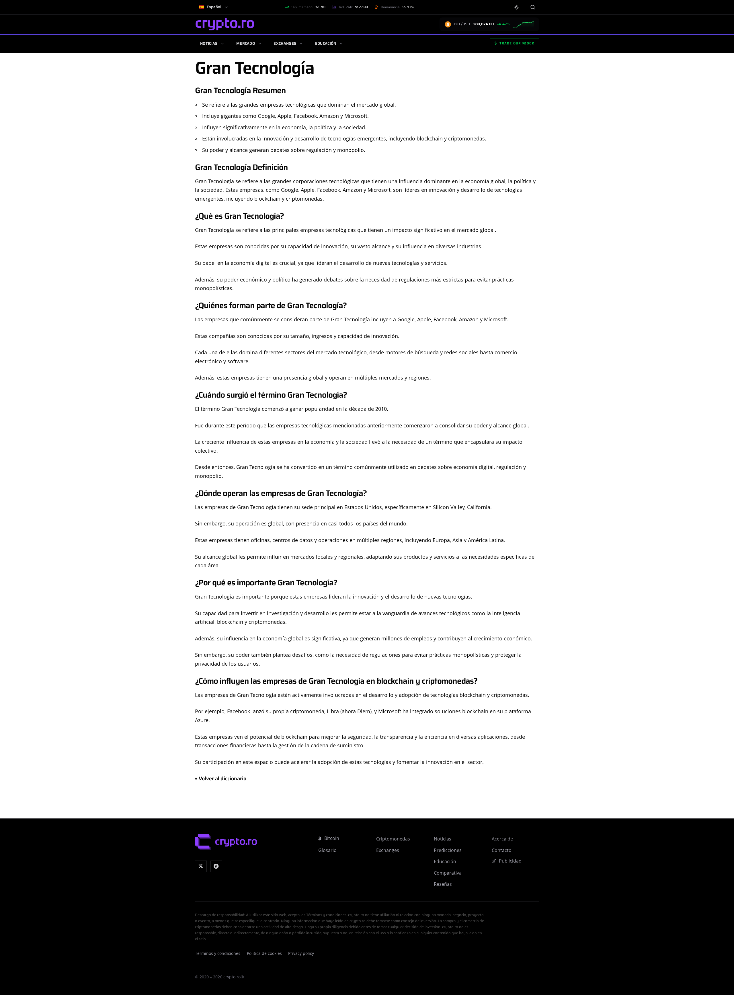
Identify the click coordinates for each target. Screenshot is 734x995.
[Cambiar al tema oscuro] (516, 7)
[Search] (532, 7)
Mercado (245, 43)
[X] (201, 866)
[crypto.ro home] (225, 24)
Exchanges (285, 43)
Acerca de (502, 839)
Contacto (502, 850)
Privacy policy (301, 953)
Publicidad (510, 861)
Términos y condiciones (217, 953)
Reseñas (443, 884)
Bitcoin (331, 838)
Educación (325, 43)
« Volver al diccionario (220, 779)
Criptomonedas (393, 839)
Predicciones (448, 850)
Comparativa (448, 873)
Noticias (209, 43)
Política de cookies (264, 953)
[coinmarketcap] (216, 866)
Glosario (327, 850)
